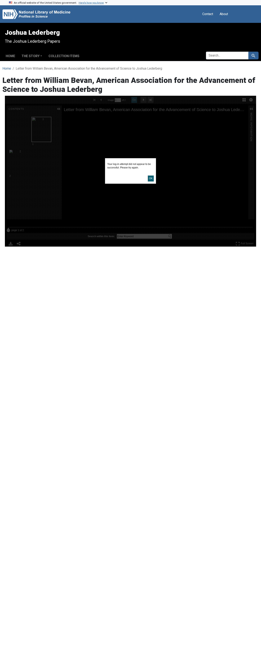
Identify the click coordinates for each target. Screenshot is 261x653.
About (224, 14)
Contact (207, 14)
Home (10, 56)
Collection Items (64, 56)
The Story (31, 56)
